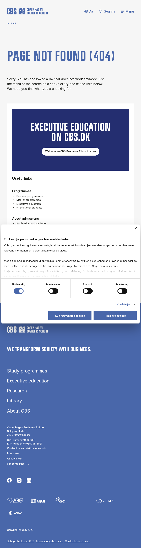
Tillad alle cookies (115, 315)
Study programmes (27, 371)
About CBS (18, 411)
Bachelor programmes (29, 196)
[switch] (53, 291)
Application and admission (31, 223)
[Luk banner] (136, 228)
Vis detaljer (123, 304)
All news (12, 458)
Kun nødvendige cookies (70, 315)
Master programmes (28, 199)
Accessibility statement (49, 541)
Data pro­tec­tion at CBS (20, 541)
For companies (16, 463)
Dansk (88, 11)
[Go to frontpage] (27, 11)
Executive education (28, 203)
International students (29, 207)
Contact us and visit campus (24, 448)
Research (17, 391)
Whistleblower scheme (77, 541)
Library (14, 401)
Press (10, 453)
